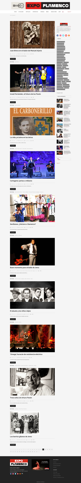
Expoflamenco (26, 357)
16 (45, 449)
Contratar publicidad (56, 465)
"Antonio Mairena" (60, 41)
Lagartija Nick (30, 365)
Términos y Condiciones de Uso (58, 477)
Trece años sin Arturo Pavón (21, 398)
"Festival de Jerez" (18, 278)
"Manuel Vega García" (18, 148)
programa (59, 86)
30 (32, 451)
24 (19, 451)
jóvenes (20, 322)
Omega (35, 365)
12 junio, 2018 (13, 140)
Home (11, 15)
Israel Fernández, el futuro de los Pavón (25, 94)
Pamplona (59, 84)
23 (17, 451)
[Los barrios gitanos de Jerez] (32, 422)
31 (34, 451)
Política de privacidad (57, 475)
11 (34, 449)
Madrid (68, 81)
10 (32, 449)
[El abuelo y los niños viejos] (32, 295)
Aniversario (16, 408)
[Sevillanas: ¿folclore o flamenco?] (32, 208)
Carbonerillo (24, 148)
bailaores (22, 278)
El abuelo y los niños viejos (20, 311)
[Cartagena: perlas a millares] (32, 165)
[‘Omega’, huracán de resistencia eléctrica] (32, 338)
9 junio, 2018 (13, 227)
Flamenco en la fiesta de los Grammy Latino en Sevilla (67, 125)
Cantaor (59, 65)
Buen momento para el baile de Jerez (24, 268)
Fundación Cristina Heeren (62, 78)
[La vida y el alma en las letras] (32, 121)
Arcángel (66, 62)
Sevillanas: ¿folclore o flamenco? (23, 224)
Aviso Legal (55, 472)
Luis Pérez (28, 97)
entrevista (59, 70)
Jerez (32, 278)
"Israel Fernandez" (18, 105)
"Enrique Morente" (18, 365)
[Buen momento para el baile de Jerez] (32, 251)
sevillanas (20, 235)
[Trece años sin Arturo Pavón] (32, 382)
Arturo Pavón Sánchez (23, 408)
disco (66, 68)
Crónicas (20, 97)
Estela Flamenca (21, 227)
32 (36, 451)
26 (23, 451)
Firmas (19, 357)
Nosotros (54, 467)
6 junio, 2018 (13, 357)
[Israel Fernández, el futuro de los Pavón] (32, 78)
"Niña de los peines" (61, 57)
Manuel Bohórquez (27, 140)
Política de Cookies (56, 473)
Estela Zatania (27, 227)
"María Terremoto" (61, 54)
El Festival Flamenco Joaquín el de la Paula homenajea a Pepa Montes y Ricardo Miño (67, 106)
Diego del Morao (60, 68)
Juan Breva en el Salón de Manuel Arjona (26, 51)
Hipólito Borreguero (24, 365)
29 (30, 451)
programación (66, 86)
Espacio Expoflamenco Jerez (62, 73)
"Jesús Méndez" (60, 51)
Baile (26, 278)
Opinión (22, 357)
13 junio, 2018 (13, 97)
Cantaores (16, 322)
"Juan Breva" (17, 61)
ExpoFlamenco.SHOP (57, 463)
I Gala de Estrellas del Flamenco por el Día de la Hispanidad (67, 152)
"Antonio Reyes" (60, 43)
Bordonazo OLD (21, 140)
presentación (66, 84)
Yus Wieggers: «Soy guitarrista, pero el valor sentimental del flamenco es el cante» (67, 113)
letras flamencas (30, 148)
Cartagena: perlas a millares (21, 181)
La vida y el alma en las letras (21, 137)
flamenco (16, 235)
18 (49, 449)
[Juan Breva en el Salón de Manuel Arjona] (32, 35)
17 (47, 449)
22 (15, 451)
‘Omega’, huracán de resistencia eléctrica (26, 354)
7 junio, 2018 (13, 314)
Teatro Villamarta (61, 89)
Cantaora (65, 65)
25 (21, 451)
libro (63, 81)
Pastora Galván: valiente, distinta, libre (67, 147)
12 (36, 449)
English (59, 159)
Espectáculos (24, 97)
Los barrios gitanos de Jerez (21, 437)
